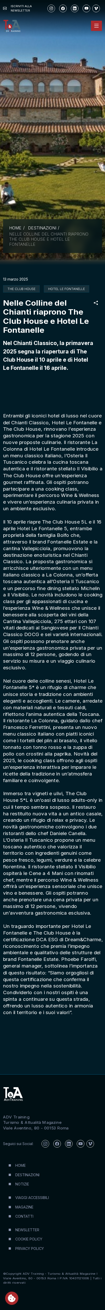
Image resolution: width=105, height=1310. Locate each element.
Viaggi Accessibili (32, 1197)
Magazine (24, 1207)
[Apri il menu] (96, 26)
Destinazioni (42, 227)
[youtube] (86, 8)
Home (15, 227)
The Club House (21, 289)
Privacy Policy (29, 1248)
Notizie (22, 1184)
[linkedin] (74, 8)
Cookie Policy (28, 1239)
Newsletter (27, 1230)
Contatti (24, 1216)
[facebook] (63, 8)
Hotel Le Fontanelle (66, 289)
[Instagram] (51, 8)
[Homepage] (11, 26)
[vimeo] (96, 8)
